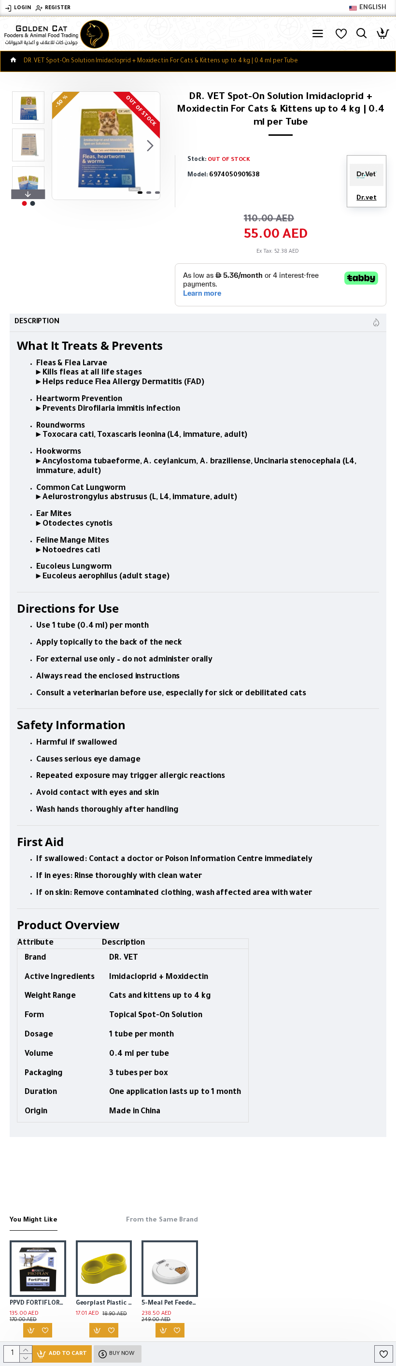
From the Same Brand (162, 1220)
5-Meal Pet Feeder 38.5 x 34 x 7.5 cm (169, 1303)
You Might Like (33, 1220)
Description (36, 322)
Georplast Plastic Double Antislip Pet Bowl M (104, 1303)
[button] (61, 146)
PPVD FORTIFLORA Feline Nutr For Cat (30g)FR (38, 1303)
